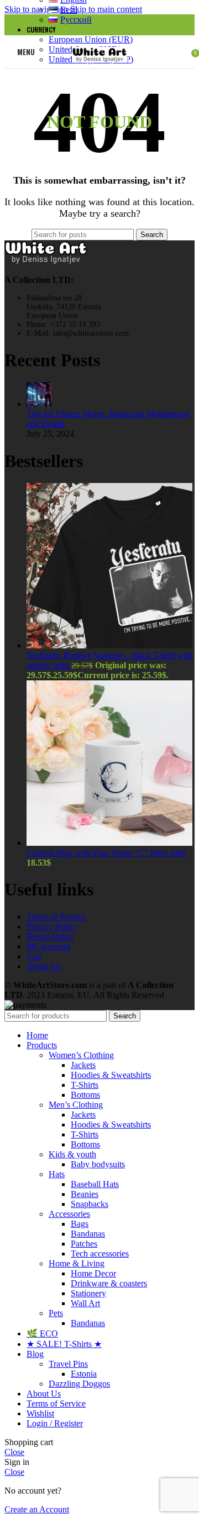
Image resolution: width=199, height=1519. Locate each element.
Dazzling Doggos (79, 1383)
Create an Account (36, 1509)
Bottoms (85, 1094)
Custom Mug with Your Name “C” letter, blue (106, 852)
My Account (48, 946)
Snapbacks (89, 1204)
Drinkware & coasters (109, 1283)
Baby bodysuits (98, 1164)
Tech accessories (100, 1253)
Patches (84, 1243)
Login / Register (55, 1423)
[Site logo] (99, 71)
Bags (79, 1223)
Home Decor (93, 1273)
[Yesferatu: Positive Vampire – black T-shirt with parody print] (109, 645)
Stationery (88, 1293)
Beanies (84, 1194)
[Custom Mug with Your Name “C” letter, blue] (109, 842)
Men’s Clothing (76, 1104)
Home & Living (76, 1263)
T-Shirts (84, 1084)
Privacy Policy (52, 926)
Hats (57, 1174)
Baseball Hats (95, 1184)
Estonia (84, 1373)
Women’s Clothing (81, 1055)
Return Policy (51, 936)
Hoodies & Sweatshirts (111, 1075)
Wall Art (85, 1303)
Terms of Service (56, 916)
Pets (56, 1313)
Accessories (69, 1214)
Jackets (83, 1065)
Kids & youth (72, 1154)
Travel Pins (68, 1363)
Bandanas (88, 1233)
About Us (44, 966)
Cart (34, 956)
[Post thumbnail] (39, 404)
